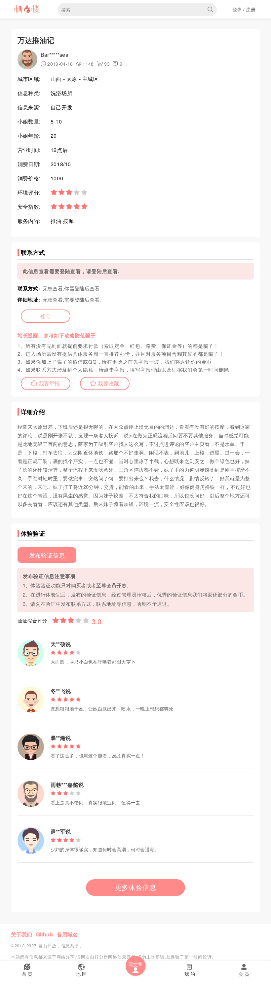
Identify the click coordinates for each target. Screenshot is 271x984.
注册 (250, 9)
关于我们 (21, 934)
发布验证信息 (47, 555)
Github (44, 934)
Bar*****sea (54, 54)
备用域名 (67, 934)
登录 (237, 9)
